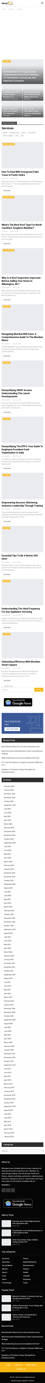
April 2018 (7, 1125)
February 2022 (9, 956)
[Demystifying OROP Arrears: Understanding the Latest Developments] (22, 373)
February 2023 (9, 910)
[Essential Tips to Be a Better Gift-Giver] (22, 539)
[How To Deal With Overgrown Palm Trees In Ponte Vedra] (22, 155)
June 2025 (7, 812)
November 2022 (9, 922)
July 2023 (7, 892)
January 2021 (9, 1005)
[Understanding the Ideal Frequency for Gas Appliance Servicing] (22, 592)
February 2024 (9, 865)
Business (6, 61)
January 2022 (9, 959)
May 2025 (7, 816)
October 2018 (9, 1103)
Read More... (7, 190)
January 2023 (9, 914)
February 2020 (9, 1046)
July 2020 (7, 1027)
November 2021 (9, 967)
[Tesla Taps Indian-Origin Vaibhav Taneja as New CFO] (6, 1242)
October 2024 (9, 839)
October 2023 (9, 880)
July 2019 (7, 1069)
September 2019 (10, 1065)
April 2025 (7, 820)
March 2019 (8, 1084)
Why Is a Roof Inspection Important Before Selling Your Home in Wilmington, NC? (21, 280)
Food (4, 1276)
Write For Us (31, 1365)
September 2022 (10, 929)
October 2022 (9, 926)
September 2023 (10, 884)
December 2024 (9, 831)
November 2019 (9, 1057)
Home (8, 1365)
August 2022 (8, 933)
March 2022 (8, 952)
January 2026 (9, 790)
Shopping (26, 1279)
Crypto (23, 132)
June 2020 (7, 1031)
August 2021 (8, 978)
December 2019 (9, 1054)
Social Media (7, 1265)
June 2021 (7, 986)
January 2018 (9, 1136)
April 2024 (7, 858)
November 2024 (9, 835)
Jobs (16, 135)
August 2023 (8, 888)
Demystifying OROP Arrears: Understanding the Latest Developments (17, 393)
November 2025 (9, 797)
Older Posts (8, 686)
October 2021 (9, 971)
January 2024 (9, 869)
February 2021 (9, 1001)
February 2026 (9, 786)
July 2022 (7, 937)
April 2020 (7, 1039)
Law (22, 135)
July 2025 (7, 809)
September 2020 (10, 1020)
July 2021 (7, 982)
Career (5, 132)
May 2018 (7, 1121)
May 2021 (7, 990)
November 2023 (9, 877)
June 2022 (7, 941)
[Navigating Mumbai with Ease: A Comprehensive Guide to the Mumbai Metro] (22, 317)
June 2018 (7, 1118)
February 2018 (9, 1133)
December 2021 (9, 963)
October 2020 (9, 1016)
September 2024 (10, 843)
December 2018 (9, 1095)
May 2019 (7, 1076)
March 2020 (8, 1042)
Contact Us (21, 1369)
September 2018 (10, 1106)
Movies (5, 1269)
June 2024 (7, 850)
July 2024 (7, 846)
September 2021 (10, 975)
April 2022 (7, 948)
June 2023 (7, 895)
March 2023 (8, 907)
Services (6, 306)
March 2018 (8, 1129)
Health (25, 1272)
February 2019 (9, 1087)
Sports (4, 1272)
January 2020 (9, 1050)
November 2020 (9, 1012)
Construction (14, 132)
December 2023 (9, 873)
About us (18, 1365)
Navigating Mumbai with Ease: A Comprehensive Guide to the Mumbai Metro (22, 337)
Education (32, 132)
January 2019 (9, 1091)
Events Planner (8, 135)
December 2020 (9, 1008)
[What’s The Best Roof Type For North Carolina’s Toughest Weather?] (22, 208)
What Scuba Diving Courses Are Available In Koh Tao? (21, 758)
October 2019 (9, 1061)
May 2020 (7, 1035)
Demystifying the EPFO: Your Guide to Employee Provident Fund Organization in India (22, 449)
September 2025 (10, 805)
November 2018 (9, 1099)
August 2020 (8, 1023)
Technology (6, 1283)
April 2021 (7, 993)
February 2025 (9, 828)
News (4, 1279)
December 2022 (9, 918)
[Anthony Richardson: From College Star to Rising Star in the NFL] (6, 1308)
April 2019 (7, 1080)
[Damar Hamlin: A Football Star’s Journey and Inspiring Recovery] (6, 1317)
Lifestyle (26, 1276)
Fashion (26, 1269)
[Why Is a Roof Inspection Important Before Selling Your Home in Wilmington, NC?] (22, 261)
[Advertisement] (22, 33)
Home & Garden (8, 144)
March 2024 (8, 862)
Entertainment (28, 1265)
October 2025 (9, 801)
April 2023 (7, 903)
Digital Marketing (29, 1262)
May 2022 (7, 944)
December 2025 (9, 794)
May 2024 (7, 854)
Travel (25, 1283)
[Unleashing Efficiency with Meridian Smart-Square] (22, 645)
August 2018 (8, 1110)
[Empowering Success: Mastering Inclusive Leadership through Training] (22, 486)
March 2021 (8, 997)
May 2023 (7, 899)
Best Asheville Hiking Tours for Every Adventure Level (21, 746)
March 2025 (8, 824)
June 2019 (7, 1072)
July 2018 (7, 1114)
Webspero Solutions (27, 1380)
